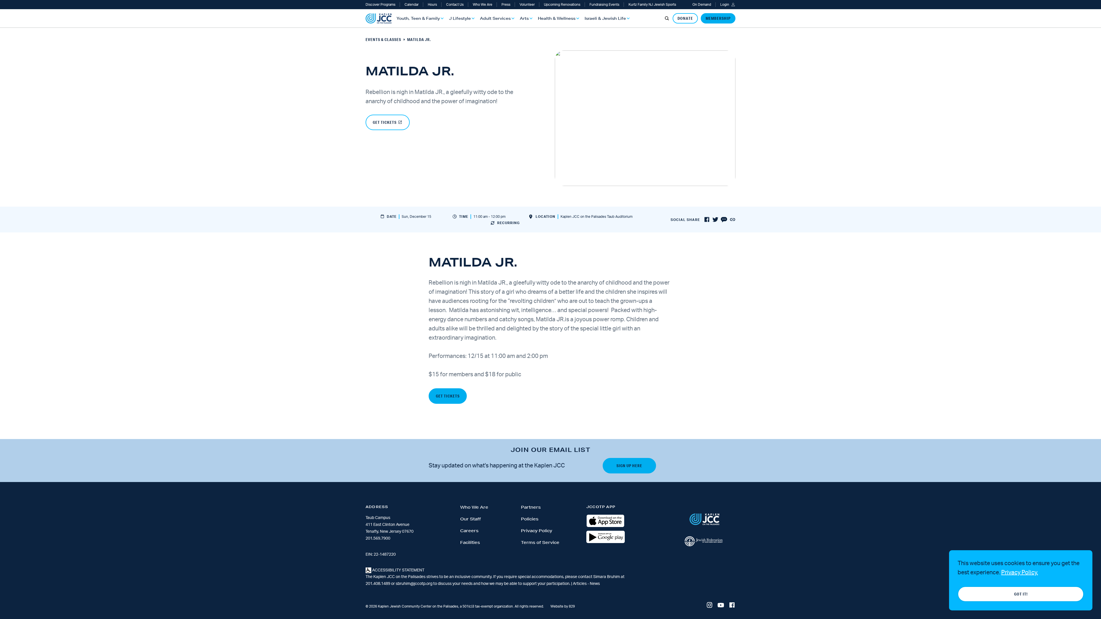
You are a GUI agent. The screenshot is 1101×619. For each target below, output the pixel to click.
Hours (432, 4)
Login (724, 4)
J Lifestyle (460, 18)
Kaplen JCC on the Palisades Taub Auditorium (597, 216)
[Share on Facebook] (707, 220)
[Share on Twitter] (715, 220)
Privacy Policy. (1019, 572)
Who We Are (482, 4)
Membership (718, 18)
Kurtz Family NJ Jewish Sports (652, 4)
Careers (469, 530)
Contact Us (455, 4)
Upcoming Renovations (562, 4)
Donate (685, 18)
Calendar (412, 4)
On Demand (701, 4)
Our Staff (470, 519)
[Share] (732, 220)
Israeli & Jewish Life (605, 18)
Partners (531, 507)
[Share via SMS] (724, 220)
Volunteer (527, 4)
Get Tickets (385, 122)
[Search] (667, 18)
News (595, 584)
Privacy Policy (536, 530)
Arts (524, 18)
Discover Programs (380, 4)
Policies (529, 519)
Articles (580, 584)
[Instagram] (709, 606)
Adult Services (495, 18)
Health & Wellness (556, 18)
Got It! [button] (1021, 594)
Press (505, 4)
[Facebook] (732, 606)
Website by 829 (562, 606)
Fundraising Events (604, 4)
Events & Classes (383, 39)
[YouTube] (720, 606)
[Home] (379, 18)
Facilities (470, 542)
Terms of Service (540, 542)
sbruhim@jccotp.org (414, 584)
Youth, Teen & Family (418, 18)
